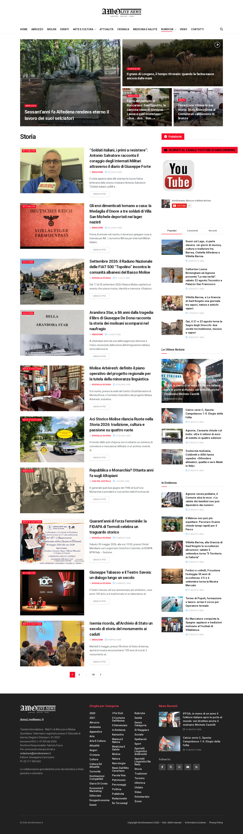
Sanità (138, 717)
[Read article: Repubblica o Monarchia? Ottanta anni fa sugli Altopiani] (52, 490)
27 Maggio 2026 (123, 538)
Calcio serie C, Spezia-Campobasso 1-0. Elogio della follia (204, 413)
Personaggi (119, 784)
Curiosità (134, 69)
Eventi (64, 29)
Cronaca (123, 29)
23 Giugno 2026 (122, 384)
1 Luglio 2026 (114, 334)
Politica (116, 789)
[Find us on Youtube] (187, 767)
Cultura (28, 262)
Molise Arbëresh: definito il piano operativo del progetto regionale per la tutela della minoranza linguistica (120, 373)
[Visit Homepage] (121, 12)
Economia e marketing (96, 789)
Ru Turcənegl (120, 803)
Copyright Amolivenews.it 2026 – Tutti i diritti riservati (154, 822)
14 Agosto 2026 (137, 85)
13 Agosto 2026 (137, 125)
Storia (138, 769)
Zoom (138, 801)
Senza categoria (140, 724)
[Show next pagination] (100, 675)
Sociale (138, 734)
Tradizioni (140, 773)
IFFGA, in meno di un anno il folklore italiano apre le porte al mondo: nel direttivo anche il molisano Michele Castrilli (192, 390)
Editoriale (95, 795)
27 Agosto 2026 (50, 125)
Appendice (95, 731)
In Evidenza (118, 730)
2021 (92, 717)
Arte (182, 100)
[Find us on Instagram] (179, 767)
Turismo (139, 778)
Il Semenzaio (119, 725)
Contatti (197, 29)
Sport (137, 743)
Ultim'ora (139, 782)
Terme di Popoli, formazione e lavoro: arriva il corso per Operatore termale (203, 602)
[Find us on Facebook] (162, 767)
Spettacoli (140, 739)
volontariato (141, 796)
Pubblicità (118, 793)
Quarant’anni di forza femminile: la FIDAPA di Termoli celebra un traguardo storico (118, 526)
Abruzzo (37, 29)
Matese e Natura (117, 740)
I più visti (117, 713)
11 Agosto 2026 (188, 125)
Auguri (93, 750)
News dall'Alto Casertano (120, 769)
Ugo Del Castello (101, 481)
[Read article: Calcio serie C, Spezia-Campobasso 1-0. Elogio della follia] (172, 415)
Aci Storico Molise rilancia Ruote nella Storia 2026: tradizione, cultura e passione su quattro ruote (121, 424)
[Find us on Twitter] (170, 767)
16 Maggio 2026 (123, 583)
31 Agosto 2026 (174, 399)
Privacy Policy (216, 822)
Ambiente (95, 727)
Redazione (32, 125)
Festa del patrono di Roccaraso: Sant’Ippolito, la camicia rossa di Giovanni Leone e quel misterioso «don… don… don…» (146, 109)
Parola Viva (119, 775)
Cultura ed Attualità (95, 765)
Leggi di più (101, 194)
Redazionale (119, 798)
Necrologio (119, 763)
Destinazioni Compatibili (96, 777)
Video (183, 29)
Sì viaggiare (141, 730)
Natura (116, 758)
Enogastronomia (99, 800)
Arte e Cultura (83, 29)
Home (23, 29)
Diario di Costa (98, 783)
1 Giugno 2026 (122, 481)
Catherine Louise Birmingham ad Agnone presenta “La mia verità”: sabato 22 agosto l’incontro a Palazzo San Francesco (204, 277)
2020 (92, 713)
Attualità (106, 29)
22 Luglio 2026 (114, 228)
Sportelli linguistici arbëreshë (140, 751)
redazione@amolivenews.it (35, 753)
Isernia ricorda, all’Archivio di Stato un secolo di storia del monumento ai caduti (121, 629)
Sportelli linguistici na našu (142, 761)
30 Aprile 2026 (114, 640)
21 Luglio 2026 (122, 278)
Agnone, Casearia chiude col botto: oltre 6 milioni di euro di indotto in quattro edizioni (204, 434)
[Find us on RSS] (196, 767)
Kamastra (118, 734)
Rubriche (167, 29)
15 (93, 674)
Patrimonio (119, 780)
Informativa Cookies (195, 822)
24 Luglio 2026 (114, 172)
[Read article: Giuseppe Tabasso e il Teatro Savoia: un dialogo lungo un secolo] (52, 592)
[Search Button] (221, 29)
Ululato (138, 787)
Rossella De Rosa (101, 278)
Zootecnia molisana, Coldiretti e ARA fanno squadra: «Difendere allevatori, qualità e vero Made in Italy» (204, 458)
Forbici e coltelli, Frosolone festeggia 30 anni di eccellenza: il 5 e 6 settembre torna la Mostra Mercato (203, 578)
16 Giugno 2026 (122, 436)
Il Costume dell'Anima (118, 719)
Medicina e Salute (145, 29)
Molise (51, 29)
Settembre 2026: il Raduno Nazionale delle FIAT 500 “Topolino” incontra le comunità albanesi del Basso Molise (120, 267)
